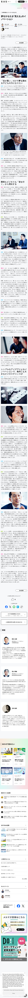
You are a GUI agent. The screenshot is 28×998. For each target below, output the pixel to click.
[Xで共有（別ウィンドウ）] (10, 607)
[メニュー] (26, 1)
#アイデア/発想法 (8, 36)
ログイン (21, 1)
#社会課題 (3, 36)
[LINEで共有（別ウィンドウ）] (14, 607)
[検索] (16, 2)
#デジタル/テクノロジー (16, 35)
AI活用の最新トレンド (5, 866)
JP (8, 1)
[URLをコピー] (21, 607)
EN (10, 1)
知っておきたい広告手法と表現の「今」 (8, 863)
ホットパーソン (5, 886)
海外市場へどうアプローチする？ (8, 873)
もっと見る (24, 878)
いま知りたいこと (5, 859)
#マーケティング (4, 35)
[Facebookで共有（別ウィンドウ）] (6, 607)
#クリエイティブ (23, 35)
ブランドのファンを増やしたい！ (7, 870)
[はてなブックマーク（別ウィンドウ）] (17, 607)
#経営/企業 (9, 35)
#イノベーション (15, 36)
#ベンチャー (3, 38)
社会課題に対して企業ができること (8, 877)
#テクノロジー (21, 36)
